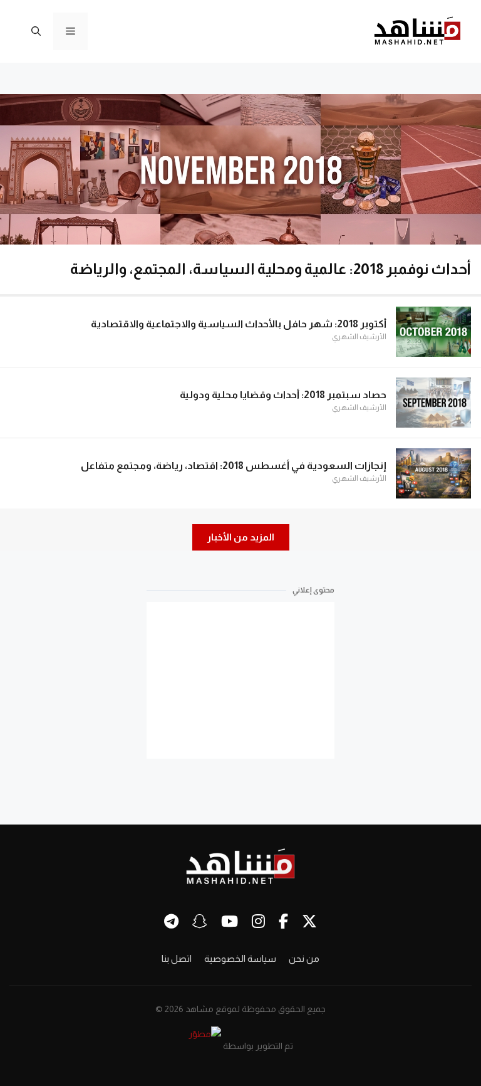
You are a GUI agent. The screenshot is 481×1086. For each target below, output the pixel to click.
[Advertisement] (240, 680)
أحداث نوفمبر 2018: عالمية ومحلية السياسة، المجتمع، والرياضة (270, 268)
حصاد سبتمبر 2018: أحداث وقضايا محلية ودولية (283, 394)
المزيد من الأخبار (240, 537)
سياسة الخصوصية (240, 958)
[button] (36, 31)
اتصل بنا (177, 958)
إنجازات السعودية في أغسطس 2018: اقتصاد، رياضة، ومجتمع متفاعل (233, 465)
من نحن (304, 958)
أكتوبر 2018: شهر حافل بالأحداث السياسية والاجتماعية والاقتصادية (238, 324)
